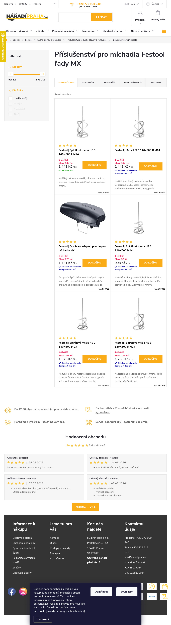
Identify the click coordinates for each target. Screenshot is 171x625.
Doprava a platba (22, 538)
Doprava (8, 4)
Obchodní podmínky (24, 543)
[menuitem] (19, 31)
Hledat (101, 17)
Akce (17, 103)
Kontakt (54, 538)
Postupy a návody (60, 548)
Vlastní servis (57, 558)
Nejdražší (109, 82)
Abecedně (156, 82)
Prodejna (37, 4)
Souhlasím (127, 592)
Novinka (19, 109)
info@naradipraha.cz (136, 557)
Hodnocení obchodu (85, 437)
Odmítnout (101, 592)
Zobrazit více (85, 507)
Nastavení (43, 619)
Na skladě (20, 98)
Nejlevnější (88, 82)
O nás (53, 543)
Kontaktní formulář (135, 562)
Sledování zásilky (22, 572)
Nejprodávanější (133, 82)
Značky (17, 567)
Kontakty (23, 4)
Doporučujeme (66, 82)
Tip (16, 114)
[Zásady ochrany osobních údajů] (65, 611)
